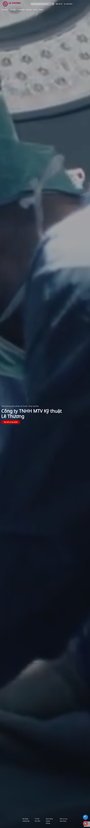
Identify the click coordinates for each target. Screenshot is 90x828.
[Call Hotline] (85, 823)
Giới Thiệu (13, 9)
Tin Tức (35, 9)
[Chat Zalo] (85, 817)
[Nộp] (53, 3)
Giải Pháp (29, 9)
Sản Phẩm (4, 9)
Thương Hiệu (21, 9)
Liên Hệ (41, 9)
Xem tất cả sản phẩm (11, 422)
